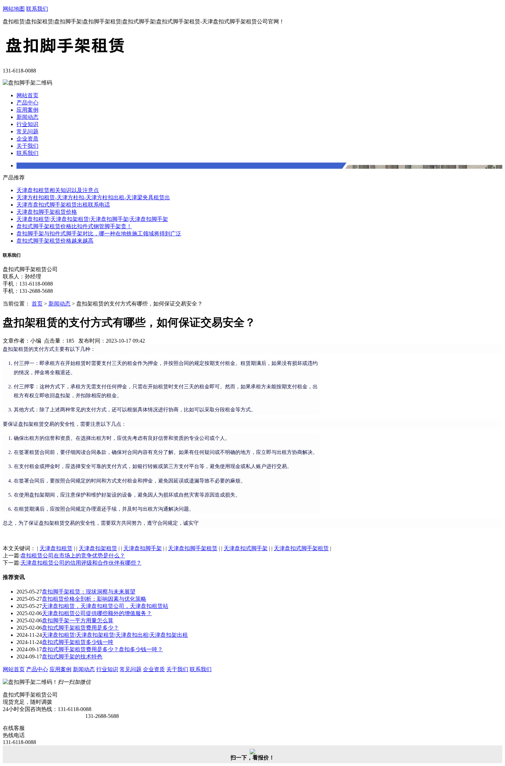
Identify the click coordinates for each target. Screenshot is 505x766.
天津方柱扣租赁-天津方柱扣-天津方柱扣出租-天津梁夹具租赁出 (93, 197)
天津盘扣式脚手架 (246, 548)
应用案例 (27, 110)
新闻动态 (27, 117)
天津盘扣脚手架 (142, 548)
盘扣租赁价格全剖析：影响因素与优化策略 (94, 599)
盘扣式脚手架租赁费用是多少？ (80, 628)
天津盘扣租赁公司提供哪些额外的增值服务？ (97, 613)
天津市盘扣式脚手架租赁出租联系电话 (63, 205)
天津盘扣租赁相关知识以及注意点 (57, 190)
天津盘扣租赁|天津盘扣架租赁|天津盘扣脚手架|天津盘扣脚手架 (92, 219)
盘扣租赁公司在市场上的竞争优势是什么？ (73, 555)
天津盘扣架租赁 (98, 548)
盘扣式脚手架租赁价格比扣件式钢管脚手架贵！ (74, 226)
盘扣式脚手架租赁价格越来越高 (54, 241)
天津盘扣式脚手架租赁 (301, 548)
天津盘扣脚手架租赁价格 (46, 212)
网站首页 (27, 95)
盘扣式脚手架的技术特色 (72, 656)
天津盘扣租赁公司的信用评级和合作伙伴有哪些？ (81, 563)
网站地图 (14, 9)
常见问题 (27, 131)
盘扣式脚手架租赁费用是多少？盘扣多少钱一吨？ (102, 649)
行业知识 (27, 124)
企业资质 (27, 139)
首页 (37, 304)
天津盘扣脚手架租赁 (192, 548)
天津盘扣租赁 (56, 548)
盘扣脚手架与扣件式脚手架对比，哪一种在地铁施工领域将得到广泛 (98, 233)
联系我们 (37, 9)
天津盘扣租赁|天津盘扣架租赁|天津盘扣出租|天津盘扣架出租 (115, 635)
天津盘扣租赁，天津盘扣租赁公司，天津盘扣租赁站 (105, 606)
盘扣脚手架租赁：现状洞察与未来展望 (88, 592)
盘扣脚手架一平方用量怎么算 (77, 620)
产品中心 (27, 103)
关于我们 (27, 146)
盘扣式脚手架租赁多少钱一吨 (77, 642)
